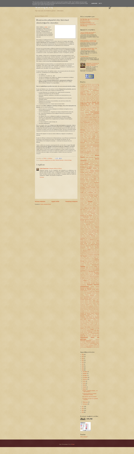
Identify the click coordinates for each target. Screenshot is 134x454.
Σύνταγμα (88, 315)
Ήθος (92, 195)
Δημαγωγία (82, 142)
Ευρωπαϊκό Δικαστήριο (95, 186)
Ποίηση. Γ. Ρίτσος (96, 280)
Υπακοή (88, 329)
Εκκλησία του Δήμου (94, 163)
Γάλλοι (88, 133)
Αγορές (96, 100)
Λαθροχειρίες (90, 233)
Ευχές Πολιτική (96, 188)
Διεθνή (98, 147)
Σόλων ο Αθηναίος (93, 304)
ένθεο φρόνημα (85, 177)
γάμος (90, 133)
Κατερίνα (97, 213)
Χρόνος (97, 343)
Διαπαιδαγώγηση (96, 146)
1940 (89, 85)
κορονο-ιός (88, 224)
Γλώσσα (93, 137)
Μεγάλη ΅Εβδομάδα (95, 242)
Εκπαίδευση (97, 165)
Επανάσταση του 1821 (84, 182)
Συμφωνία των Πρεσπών (85, 313)
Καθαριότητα (86, 208)
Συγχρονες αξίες (90, 308)
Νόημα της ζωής (90, 257)
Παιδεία (82, 266)
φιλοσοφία (90, 332)
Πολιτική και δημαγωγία (86, 288)
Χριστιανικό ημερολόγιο (85, 340)
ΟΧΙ (85, 263)
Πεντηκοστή (92, 276)
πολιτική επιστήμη (67, 160)
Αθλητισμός (97, 106)
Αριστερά (81, 123)
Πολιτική (90, 284)
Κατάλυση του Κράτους (85, 213)
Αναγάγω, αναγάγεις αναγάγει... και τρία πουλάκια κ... (90, 391)
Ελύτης (95, 176)
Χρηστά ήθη (82, 335)
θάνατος (91, 196)
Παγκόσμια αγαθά (96, 263)
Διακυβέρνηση (89, 146)
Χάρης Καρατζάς (88, 334)
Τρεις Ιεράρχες (87, 327)
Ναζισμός (95, 254)
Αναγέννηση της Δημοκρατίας (86, 113)
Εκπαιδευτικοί (94, 167)
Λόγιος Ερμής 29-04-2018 (91, 237)
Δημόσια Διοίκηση (96, 143)
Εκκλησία (86, 163)
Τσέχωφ (81, 328)
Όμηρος (86, 261)
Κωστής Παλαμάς (83, 233)
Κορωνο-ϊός (97, 224)
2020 (83, 366)
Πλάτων (92, 279)
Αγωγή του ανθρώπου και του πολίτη (47, 160)
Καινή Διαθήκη (93, 208)
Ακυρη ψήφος (82, 109)
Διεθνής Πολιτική (83, 148)
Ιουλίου (84, 381)
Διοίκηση (93, 150)
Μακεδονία (92, 239)
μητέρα (89, 249)
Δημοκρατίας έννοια (83, 143)
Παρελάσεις (87, 274)
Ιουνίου (84, 383)
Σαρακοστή (82, 300)
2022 (83, 362)
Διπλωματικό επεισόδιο (95, 151)
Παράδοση (96, 273)
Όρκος (81, 262)
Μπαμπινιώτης (96, 252)
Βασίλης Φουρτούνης (94, 128)
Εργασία (90, 183)
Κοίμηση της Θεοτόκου (84, 218)
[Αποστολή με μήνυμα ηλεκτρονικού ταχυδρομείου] (56, 158)
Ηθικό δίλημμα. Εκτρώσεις (84, 195)
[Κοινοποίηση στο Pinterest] (61, 158)
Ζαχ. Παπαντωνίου (88, 190)
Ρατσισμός (82, 299)
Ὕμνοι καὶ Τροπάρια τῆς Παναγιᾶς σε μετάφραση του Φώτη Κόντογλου (88, 33)
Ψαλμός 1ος (96, 344)
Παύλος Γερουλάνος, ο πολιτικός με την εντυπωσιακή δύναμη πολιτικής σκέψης (88, 41)
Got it (100, 3)
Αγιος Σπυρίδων (86, 100)
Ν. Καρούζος (86, 254)
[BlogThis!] (57, 158)
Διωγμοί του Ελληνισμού (85, 152)
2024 (83, 358)
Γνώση (86, 138)
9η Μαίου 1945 (89, 86)
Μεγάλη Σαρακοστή (95, 244)
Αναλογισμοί (96, 113)
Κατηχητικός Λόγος (83, 214)
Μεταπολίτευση (96, 248)
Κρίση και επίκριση (90, 225)
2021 (83, 364)
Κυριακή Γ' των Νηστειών (84, 229)
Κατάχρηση (93, 213)
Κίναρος (94, 215)
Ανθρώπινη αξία (96, 117)
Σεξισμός (97, 300)
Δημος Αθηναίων (90, 143)
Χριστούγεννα (93, 343)
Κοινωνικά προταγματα (91, 220)
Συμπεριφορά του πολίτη (94, 310)
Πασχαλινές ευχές (92, 274)
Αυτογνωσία (96, 127)
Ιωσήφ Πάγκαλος (95, 205)
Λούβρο (86, 238)
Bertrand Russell (96, 345)
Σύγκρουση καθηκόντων (84, 308)
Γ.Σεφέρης (84, 133)
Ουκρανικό (84, 262)
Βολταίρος (85, 131)
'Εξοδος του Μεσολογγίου (87, 84)
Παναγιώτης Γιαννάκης (84, 269)
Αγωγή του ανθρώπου (85, 102)
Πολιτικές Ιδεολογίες (59, 160)
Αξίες (81, 121)
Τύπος (87, 328)
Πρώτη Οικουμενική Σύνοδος (86, 298)
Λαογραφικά (90, 234)
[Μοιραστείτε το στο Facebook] (60, 158)
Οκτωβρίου (85, 375)
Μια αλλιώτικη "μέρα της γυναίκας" (89, 396)
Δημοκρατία (97, 142)
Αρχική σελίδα (55, 201)
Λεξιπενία (95, 234)
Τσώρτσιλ (84, 328)
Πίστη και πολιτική (87, 279)
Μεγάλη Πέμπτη (87, 244)
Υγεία (98, 328)
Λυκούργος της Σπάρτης (92, 238)
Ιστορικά (94, 201)
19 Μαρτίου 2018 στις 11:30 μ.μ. (55, 168)
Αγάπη (81, 93)
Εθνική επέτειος (96, 157)
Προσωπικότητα (87, 296)
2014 (83, 412)
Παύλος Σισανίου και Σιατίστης (85, 276)
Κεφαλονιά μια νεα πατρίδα (86, 215)
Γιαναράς (94, 136)
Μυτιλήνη (91, 253)
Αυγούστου (85, 379)
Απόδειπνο (89, 121)
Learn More (94, 3)
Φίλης (95, 330)
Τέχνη (89, 320)
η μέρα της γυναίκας (88, 191)
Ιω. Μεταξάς (87, 204)
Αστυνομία (85, 127)
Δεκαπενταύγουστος (96, 141)
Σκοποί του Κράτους (84, 303)
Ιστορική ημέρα (87, 203)
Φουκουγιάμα (82, 333)
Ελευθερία (89, 168)
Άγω (98, 100)
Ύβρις (96, 328)
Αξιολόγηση (84, 121)
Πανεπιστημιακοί (85, 271)
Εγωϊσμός (92, 155)
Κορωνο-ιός (93, 224)
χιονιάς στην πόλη (95, 334)
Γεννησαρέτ (94, 133)
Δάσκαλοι (81, 141)
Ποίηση (85, 280)
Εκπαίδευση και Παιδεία (86, 167)
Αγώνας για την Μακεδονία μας (94, 105)
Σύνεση (94, 314)
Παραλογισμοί (82, 274)
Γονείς (89, 138)
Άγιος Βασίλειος (94, 95)
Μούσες (86, 252)
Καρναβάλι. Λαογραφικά (95, 210)
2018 (83, 370)
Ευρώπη (84, 188)
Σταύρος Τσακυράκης (89, 305)
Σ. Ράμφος (97, 299)
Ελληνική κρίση (83, 173)
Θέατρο (95, 196)
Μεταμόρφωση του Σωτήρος (85, 248)
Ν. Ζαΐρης (81, 254)
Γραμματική (93, 138)
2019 (83, 368)
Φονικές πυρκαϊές (96, 332)
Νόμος (98, 257)
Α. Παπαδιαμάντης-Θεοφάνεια (91, 89)
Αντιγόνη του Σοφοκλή (89, 118)
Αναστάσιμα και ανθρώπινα (90, 116)
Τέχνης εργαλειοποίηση (95, 320)
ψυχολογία (91, 345)
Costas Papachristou (44, 168)
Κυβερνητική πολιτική (83, 228)
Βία (98, 128)
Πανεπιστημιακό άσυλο (89, 270)
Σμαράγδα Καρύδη (96, 303)
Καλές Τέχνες (82, 209)
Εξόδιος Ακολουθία (88, 178)
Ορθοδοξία (97, 261)
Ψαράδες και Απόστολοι (84, 345)
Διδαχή (90, 147)
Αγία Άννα (92, 93)
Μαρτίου (84, 389)
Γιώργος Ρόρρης (88, 137)
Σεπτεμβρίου (85, 377)
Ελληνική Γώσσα (96, 172)
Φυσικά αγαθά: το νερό (88, 333)
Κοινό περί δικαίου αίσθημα (94, 218)
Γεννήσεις (97, 133)
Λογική (85, 237)
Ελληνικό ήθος (96, 173)
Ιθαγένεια (85, 201)
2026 (83, 354)
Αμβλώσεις (87, 112)
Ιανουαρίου (85, 404)
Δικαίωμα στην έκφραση (95, 148)
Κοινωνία (82, 219)
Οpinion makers (89, 263)
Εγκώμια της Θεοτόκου (84, 155)
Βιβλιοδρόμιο (82, 129)
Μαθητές (82, 239)
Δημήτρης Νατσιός (89, 142)
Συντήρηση (82, 318)
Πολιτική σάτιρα (96, 290)
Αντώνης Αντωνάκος (93, 119)
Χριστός (88, 343)
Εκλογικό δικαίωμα (89, 165)
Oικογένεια (88, 347)
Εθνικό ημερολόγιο (90, 160)
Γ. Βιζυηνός (86, 132)
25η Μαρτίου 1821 (93, 85)
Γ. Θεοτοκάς (91, 132)
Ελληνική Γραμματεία (89, 172)
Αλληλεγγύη (82, 112)
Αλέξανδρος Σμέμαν (95, 110)
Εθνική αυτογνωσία (89, 157)
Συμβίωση (97, 309)
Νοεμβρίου (85, 373)
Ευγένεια (81, 186)
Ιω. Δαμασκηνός (94, 203)
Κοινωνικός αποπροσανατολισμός (86, 223)
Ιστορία (90, 201)
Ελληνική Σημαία (90, 173)
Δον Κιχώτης (97, 152)
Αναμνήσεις (88, 114)
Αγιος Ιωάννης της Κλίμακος (94, 98)
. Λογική (81, 84)
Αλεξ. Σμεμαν (96, 109)
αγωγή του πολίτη (84, 105)
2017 (83, 406)
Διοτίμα (85, 151)
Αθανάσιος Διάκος (83, 106)
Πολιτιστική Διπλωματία (95, 293)
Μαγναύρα (97, 238)
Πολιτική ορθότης (95, 289)
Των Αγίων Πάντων (92, 328)
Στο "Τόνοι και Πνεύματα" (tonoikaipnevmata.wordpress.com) (87, 22)
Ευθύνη (89, 186)
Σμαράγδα (90, 303)
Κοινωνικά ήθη (83, 220)
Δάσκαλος (86, 141)
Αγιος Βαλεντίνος (88, 95)
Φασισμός (89, 330)
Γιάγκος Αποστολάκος (87, 136)
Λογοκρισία (97, 237)
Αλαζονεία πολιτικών (89, 109)
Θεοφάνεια (82, 198)
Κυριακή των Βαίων (88, 230)
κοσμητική (81, 225)
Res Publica (94, 347)
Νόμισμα (95, 257)
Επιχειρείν (86, 183)
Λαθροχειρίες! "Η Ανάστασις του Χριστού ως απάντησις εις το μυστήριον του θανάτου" (92, 64)
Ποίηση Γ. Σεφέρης (90, 280)
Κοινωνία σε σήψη (96, 219)
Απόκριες (92, 121)
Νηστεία (85, 257)
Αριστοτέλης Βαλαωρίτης (93, 123)
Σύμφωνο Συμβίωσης (95, 313)
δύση (88, 153)
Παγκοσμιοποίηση (95, 264)
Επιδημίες (91, 182)
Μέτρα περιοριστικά (83, 249)
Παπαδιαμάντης (92, 271)
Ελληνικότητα (82, 176)
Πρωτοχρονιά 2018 (96, 298)
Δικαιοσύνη (89, 148)
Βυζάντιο (82, 132)
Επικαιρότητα (96, 182)
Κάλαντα (97, 208)
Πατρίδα (97, 274)
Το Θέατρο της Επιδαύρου (88, 324)
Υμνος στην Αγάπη (83, 329)
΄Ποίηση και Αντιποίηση (95, 84)
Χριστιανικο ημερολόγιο (94, 339)
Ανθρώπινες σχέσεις (88, 117)
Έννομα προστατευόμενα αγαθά (93, 177)
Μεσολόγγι (97, 247)
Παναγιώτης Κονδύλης (91, 269)
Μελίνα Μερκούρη (90, 247)
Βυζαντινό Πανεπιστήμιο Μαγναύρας (93, 131)
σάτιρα (94, 300)
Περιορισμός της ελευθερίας (89, 278)
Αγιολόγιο (89, 94)
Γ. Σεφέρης (96, 132)
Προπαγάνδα (82, 295)
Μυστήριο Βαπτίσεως (83, 253)
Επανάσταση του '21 (95, 181)
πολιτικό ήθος (92, 291)
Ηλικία (94, 195)
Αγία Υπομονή (96, 93)
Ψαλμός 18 (91, 344)
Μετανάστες (92, 248)
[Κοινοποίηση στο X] (58, 158)
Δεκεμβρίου (85, 371)
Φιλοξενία (81, 332)
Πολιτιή (85, 283)
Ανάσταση (94, 114)
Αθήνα (88, 106)
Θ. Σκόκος (88, 196)
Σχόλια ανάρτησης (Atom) (45, 204)
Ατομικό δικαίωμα (90, 127)
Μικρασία (92, 249)
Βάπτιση (89, 128)
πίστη (95, 278)
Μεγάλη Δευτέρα (83, 243)
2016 (83, 408)
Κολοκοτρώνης (82, 224)
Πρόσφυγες (92, 295)
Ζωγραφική (93, 190)
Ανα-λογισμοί (94, 112)
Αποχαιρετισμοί (87, 122)
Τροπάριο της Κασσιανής (95, 327)
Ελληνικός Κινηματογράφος (85, 174)
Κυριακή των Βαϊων (95, 230)
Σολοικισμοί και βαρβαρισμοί (85, 304)
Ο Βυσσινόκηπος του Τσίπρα (89, 258)
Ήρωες (97, 195)
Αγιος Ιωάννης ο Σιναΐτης (84, 98)
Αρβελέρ (91, 122)
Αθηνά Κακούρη (92, 106)
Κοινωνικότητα (96, 223)
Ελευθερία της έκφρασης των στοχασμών (92, 169)
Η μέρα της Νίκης (95, 191)
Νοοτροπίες (82, 258)
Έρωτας (84, 185)
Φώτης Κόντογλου (95, 333)
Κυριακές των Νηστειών (95, 228)
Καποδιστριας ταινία (86, 210)
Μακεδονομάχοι (96, 239)
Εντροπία (82, 178)
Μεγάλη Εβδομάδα (91, 243)
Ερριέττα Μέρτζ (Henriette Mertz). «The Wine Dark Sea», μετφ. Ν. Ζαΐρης (89, 49)
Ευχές (93, 188)
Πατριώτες (81, 275)
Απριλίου (85, 387)
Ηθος (90, 195)
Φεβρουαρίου (85, 402)
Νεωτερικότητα (90, 256)
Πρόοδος (97, 294)
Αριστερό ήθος (85, 123)
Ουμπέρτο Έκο (89, 262)
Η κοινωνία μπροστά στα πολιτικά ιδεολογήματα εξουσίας (89, 394)
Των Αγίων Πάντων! (84, 56)
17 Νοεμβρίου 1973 (83, 85)
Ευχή (81, 190)
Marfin (85, 347)
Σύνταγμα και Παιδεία (95, 315)
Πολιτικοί (97, 291)
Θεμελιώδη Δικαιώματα (95, 197)
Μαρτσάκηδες (89, 242)
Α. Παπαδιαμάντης (95, 86)
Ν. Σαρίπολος (90, 254)
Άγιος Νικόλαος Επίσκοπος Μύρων (86, 99)
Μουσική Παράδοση (91, 252)
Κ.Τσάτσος (82, 208)
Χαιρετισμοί (82, 334)
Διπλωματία (89, 151)
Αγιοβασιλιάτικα (83, 94)
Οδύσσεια (96, 258)
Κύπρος (89, 228)
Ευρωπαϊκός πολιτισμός (85, 187)
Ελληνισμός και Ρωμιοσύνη (89, 176)
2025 (83, 356)
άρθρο (46, 27)
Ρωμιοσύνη (93, 299)
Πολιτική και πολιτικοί (85, 289)
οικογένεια (96, 259)
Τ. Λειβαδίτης (94, 319)
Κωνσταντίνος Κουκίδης (84, 232)
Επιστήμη (82, 183)
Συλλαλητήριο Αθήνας (92, 309)
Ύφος (95, 329)
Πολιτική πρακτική (91, 290)
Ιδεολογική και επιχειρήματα (85, 200)
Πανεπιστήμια (82, 270)
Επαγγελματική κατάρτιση (84, 181)
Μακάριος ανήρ (86, 239)
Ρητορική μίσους (88, 299)
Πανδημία (97, 269)
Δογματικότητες (92, 152)
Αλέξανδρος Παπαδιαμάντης (85, 110)
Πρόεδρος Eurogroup (84, 294)
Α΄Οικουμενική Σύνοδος (95, 91)
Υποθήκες (92, 329)
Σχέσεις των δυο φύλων (88, 318)
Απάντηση (42, 177)
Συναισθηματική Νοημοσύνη (86, 314)
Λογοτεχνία (82, 238)
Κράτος (85, 225)
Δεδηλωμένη (90, 141)
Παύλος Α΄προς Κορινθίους (88, 275)
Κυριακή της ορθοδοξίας (92, 229)
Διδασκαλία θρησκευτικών (84, 147)
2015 (83, 410)
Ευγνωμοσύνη (85, 186)
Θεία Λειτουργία (87, 197)
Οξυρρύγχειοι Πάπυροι (91, 261)
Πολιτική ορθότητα (83, 290)
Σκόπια (97, 301)
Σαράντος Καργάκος (88, 300)
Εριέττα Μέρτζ (94, 183)
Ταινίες (86, 320)
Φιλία (98, 330)
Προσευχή (87, 295)
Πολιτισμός (89, 293)
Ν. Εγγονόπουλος (96, 253)
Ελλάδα (92, 171)
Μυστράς (88, 253)
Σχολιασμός (89, 319)
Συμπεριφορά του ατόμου (84, 310)
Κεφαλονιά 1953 (96, 214)
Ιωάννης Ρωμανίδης (88, 205)
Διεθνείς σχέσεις (94, 147)
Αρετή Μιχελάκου (96, 122)
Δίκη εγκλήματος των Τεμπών (85, 150)
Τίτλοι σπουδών (91, 323)
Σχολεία (85, 319)
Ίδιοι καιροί (92, 200)
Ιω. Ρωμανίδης (93, 204)
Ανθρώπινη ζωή (82, 118)
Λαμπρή (86, 234)
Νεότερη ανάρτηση (40, 201)
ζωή (95, 190)
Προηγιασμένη (92, 294)
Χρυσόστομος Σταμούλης (84, 344)
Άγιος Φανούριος (92, 100)
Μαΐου (84, 385)
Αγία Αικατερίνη (86, 93)
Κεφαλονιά (90, 214)
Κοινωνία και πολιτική (88, 219)
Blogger (72, 444)
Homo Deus (82, 347)
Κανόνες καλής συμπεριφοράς (91, 209)
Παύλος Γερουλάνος (96, 275)
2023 (83, 360)
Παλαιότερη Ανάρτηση (71, 201)
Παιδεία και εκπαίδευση (90, 266)
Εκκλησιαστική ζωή (84, 164)
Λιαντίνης (93, 235)
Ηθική (95, 192)
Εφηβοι (83, 190)
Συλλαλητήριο (86, 309)
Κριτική (95, 225)
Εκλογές (89, 164)
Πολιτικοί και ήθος (83, 293)
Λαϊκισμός (94, 233)
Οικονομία (82, 261)
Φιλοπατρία (86, 332)
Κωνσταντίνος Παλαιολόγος (93, 232)
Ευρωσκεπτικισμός (89, 188)
